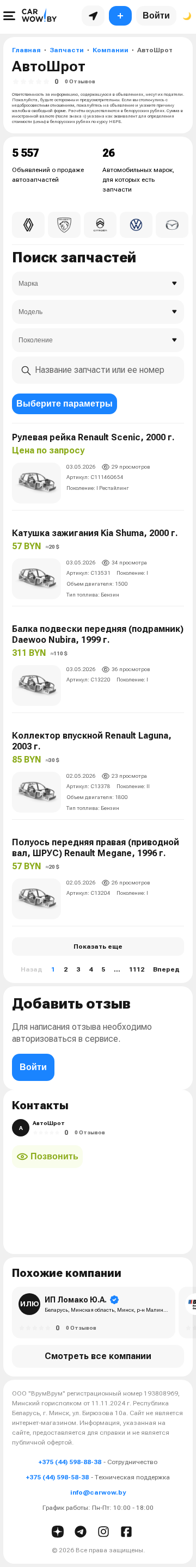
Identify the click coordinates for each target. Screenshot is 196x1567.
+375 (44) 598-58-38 (57, 1477)
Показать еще (98, 946)
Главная (26, 50)
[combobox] (98, 370)
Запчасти (67, 50)
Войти (156, 15)
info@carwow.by (98, 1492)
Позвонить (54, 1156)
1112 (136, 969)
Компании (110, 50)
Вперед (166, 969)
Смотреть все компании (98, 1356)
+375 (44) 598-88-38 (70, 1462)
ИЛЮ (29, 1304)
